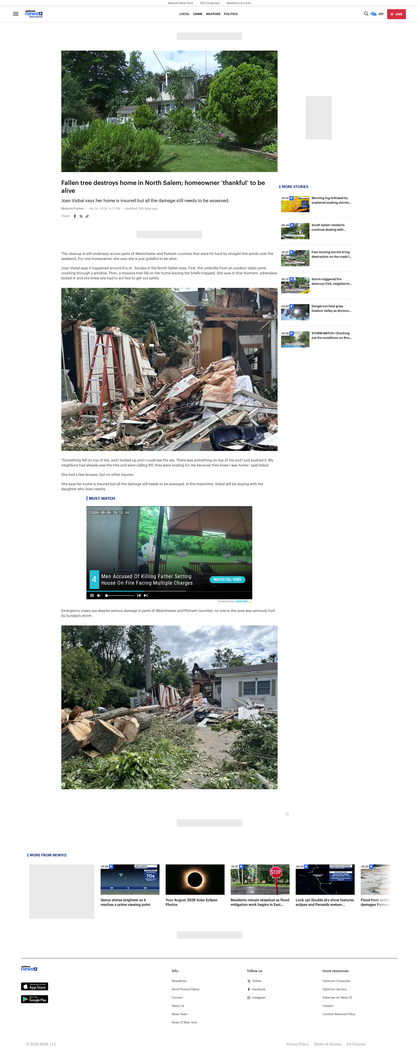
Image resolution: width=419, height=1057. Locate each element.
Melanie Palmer (72, 208)
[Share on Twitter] (81, 216)
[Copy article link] (87, 216)
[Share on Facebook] (75, 216)
